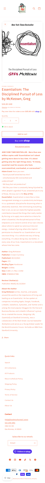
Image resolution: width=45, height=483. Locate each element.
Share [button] (6, 337)
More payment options (22, 146)
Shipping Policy (11, 384)
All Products (9, 373)
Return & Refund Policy (14, 379)
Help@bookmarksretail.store (16, 419)
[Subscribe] (34, 443)
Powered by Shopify (30, 478)
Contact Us (9, 400)
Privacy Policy (10, 389)
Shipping (4, 107)
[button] (4, 8)
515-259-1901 (10, 423)
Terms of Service (11, 395)
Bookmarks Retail (18, 478)
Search (7, 362)
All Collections (10, 368)
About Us (8, 405)
